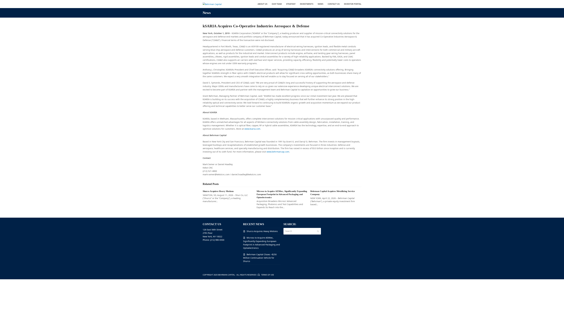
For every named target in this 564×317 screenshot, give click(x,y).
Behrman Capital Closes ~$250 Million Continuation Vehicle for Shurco (260, 258)
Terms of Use (267, 274)
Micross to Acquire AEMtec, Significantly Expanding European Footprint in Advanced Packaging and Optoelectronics (282, 194)
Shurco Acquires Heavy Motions (218, 191)
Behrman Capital (226, 274)
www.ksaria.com (252, 128)
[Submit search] (318, 231)
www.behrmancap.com (278, 151)
